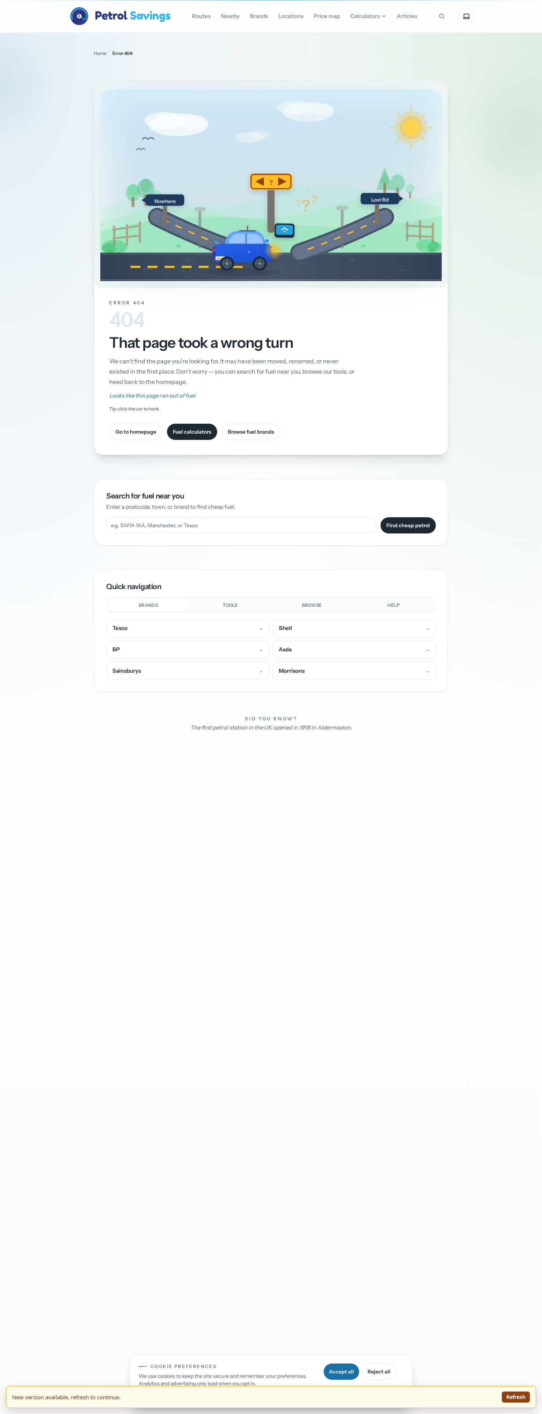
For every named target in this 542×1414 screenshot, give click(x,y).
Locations (290, 16)
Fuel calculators (192, 431)
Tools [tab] (230, 605)
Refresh (515, 1396)
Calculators (365, 16)
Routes (201, 16)
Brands (259, 16)
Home (100, 53)
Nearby (230, 16)
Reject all (379, 1371)
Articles (407, 16)
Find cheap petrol (408, 525)
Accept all (341, 1371)
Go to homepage (135, 431)
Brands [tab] (148, 605)
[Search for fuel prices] (442, 16)
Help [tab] (394, 605)
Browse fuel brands (251, 431)
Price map (327, 16)
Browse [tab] (312, 605)
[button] (271, 184)
